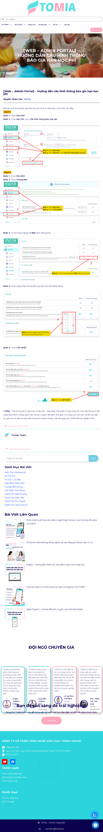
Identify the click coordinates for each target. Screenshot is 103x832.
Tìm (93, 458)
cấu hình (12, 426)
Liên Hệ (67, 25)
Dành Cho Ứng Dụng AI (16, 504)
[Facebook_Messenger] (95, 825)
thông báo (22, 426)
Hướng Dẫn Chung (14, 486)
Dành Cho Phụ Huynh (15, 501)
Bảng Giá (31, 25)
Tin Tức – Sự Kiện (13, 479)
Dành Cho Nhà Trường (16, 494)
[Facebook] (12, 761)
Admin (27, 99)
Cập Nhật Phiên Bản (15, 483)
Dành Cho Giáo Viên (14, 497)
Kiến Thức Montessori (15, 472)
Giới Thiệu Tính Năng (15, 490)
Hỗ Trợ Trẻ (10, 476)
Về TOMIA (5, 25)
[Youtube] (4, 761)
